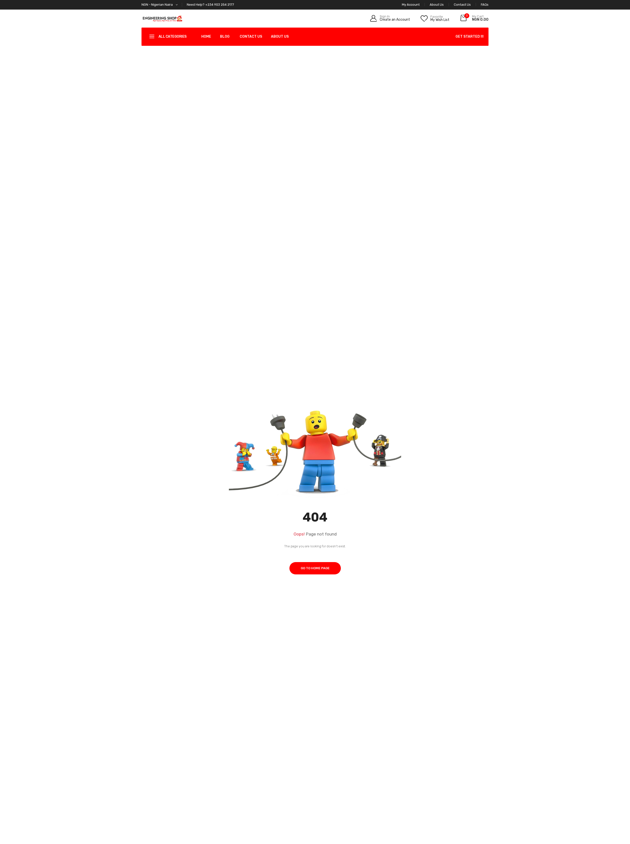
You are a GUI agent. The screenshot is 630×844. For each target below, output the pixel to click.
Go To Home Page (315, 568)
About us (280, 36)
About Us (437, 4)
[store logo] (162, 18)
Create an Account (395, 19)
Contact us (251, 36)
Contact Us (462, 4)
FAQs (484, 4)
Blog (225, 36)
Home (206, 36)
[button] (160, 5)
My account (411, 4)
